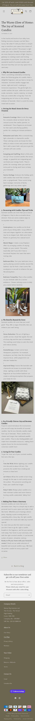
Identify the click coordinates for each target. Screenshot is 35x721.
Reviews (6, 646)
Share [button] (5, 557)
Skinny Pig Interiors (16, 713)
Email (5, 679)
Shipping (7, 658)
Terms (6, 667)
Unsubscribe (8, 683)
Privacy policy (15, 716)
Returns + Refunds (9, 662)
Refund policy (17, 718)
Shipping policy (8, 718)
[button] (4, 11)
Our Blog (7, 637)
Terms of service (25, 716)
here (23, 546)
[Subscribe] (29, 595)
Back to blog (19, 566)
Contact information (28, 718)
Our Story (7, 632)
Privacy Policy (8, 641)
